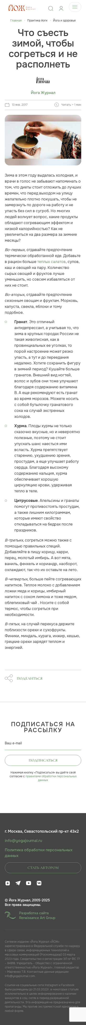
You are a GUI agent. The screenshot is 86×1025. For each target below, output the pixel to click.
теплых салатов (51, 261)
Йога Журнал (43, 92)
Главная (16, 20)
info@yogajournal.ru (23, 840)
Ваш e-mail (13, 743)
